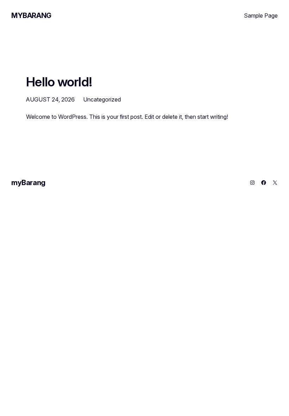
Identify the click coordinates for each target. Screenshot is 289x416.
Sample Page (261, 15)
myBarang (31, 15)
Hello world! (59, 82)
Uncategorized (102, 99)
